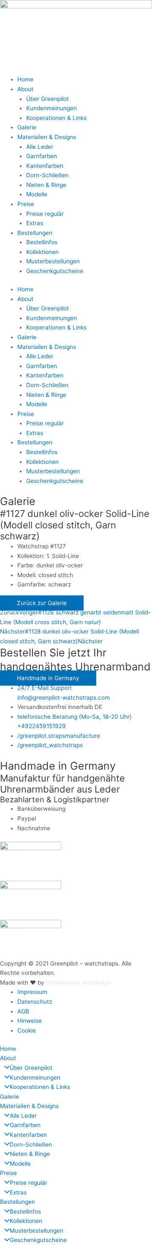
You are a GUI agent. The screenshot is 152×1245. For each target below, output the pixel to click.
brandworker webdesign (78, 982)
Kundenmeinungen (51, 108)
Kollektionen (42, 251)
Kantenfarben (44, 165)
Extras (34, 223)
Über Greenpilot (47, 98)
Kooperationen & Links (56, 117)
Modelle (36, 194)
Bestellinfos (41, 242)
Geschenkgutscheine (54, 271)
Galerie (26, 127)
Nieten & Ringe (46, 184)
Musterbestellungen (53, 261)
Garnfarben (41, 156)
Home (25, 79)
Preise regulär (45, 213)
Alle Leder (39, 146)
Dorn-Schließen (47, 175)
